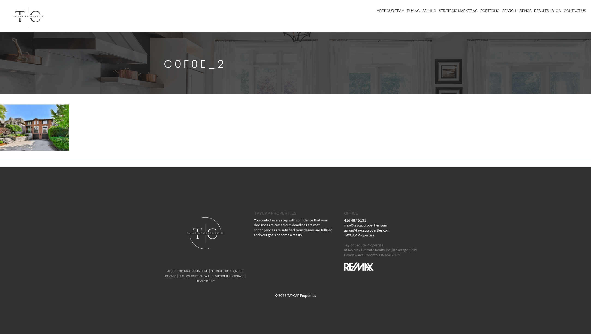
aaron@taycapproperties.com (366, 230)
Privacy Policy (205, 280)
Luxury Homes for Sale (194, 275)
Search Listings (516, 11)
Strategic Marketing (458, 11)
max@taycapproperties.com (365, 225)
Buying (413, 11)
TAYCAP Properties (359, 235)
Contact (238, 275)
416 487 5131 (355, 220)
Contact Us (575, 11)
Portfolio (490, 11)
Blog (556, 11)
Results (541, 11)
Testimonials (221, 275)
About (171, 270)
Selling (429, 11)
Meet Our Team (390, 11)
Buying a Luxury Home (193, 270)
